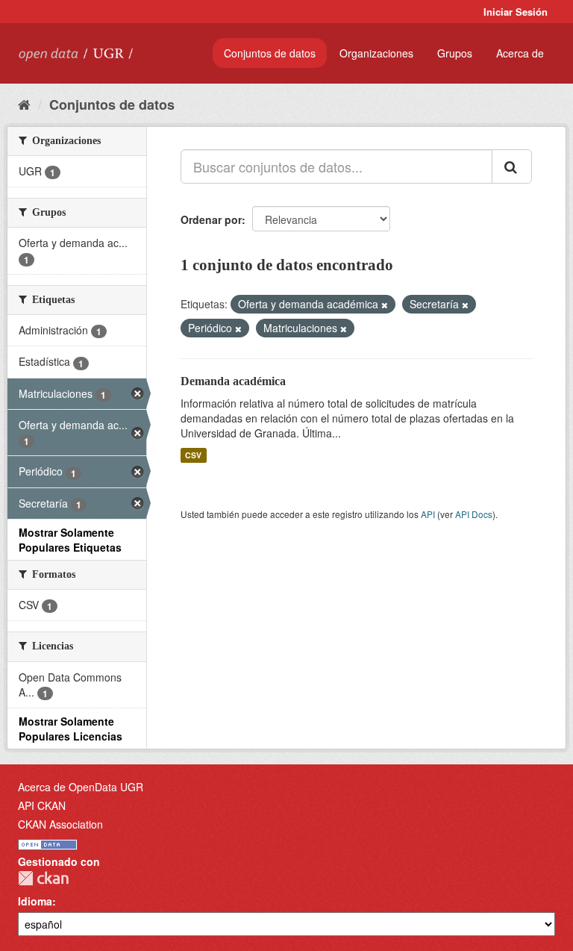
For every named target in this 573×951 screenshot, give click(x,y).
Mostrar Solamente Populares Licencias (70, 728)
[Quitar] (384, 305)
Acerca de (520, 53)
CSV (193, 455)
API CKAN (42, 805)
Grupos (454, 53)
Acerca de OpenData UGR (80, 786)
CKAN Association (60, 824)
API (428, 514)
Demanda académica (233, 381)
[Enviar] (512, 166)
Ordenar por (211, 219)
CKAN (43, 878)
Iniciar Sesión (515, 11)
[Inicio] (24, 103)
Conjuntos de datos (270, 53)
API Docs (473, 514)
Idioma (35, 901)
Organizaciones (376, 53)
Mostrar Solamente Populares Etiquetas (70, 540)
